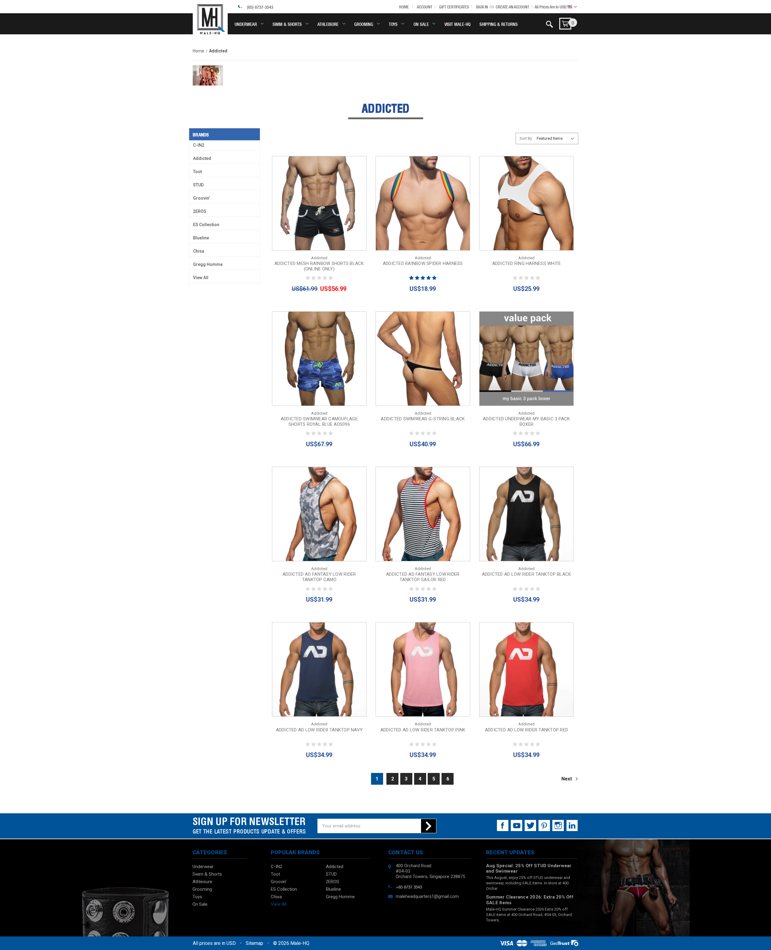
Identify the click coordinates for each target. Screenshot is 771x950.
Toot (197, 171)
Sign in (482, 6)
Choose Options (319, 217)
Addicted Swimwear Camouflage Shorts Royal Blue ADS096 (319, 421)
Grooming (363, 24)
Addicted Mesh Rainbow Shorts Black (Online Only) (319, 266)
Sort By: (526, 138)
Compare (317, 203)
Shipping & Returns (498, 24)
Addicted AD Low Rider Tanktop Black (526, 574)
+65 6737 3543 (409, 886)
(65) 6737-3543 (260, 6)
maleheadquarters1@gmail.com (427, 896)
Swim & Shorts (287, 24)
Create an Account (512, 6)
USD (551, 6)
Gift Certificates (454, 6)
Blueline (201, 237)
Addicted (202, 158)
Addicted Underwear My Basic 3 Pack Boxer (526, 421)
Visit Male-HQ (457, 24)
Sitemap (254, 943)
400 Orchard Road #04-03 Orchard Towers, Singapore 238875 (430, 871)
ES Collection (206, 224)
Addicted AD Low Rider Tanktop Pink (423, 730)
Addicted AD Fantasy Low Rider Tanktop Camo (319, 577)
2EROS (199, 211)
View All (200, 277)
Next (567, 779)
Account (424, 6)
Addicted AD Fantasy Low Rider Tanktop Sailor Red (422, 577)
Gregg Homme (208, 264)
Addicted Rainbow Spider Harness (423, 263)
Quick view (319, 189)
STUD (198, 184)
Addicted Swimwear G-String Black (423, 419)
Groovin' (201, 198)
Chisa (198, 251)
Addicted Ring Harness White (526, 263)
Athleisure (328, 24)
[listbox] (557, 138)
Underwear (246, 24)
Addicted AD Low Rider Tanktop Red (526, 730)
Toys (393, 24)
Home (404, 6)
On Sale (421, 24)
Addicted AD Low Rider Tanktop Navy (319, 730)
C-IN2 (198, 145)
